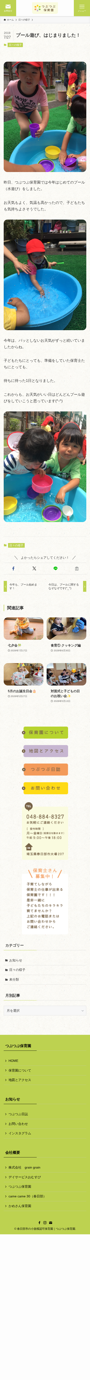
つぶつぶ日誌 (18, 1114)
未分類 (14, 979)
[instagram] (45, 1223)
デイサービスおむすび (25, 1177)
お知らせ (15, 960)
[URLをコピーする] (77, 569)
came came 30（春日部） (27, 1196)
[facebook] (39, 1223)
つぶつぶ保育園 (20, 1186)
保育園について (20, 1070)
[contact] (50, 1223)
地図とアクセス (20, 1080)
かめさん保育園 (20, 1206)
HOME (13, 1061)
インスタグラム (20, 1133)
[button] (13, 569)
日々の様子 (15, 44)
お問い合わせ (18, 1124)
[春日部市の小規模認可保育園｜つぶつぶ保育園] (45, 8)
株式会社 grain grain (24, 1167)
